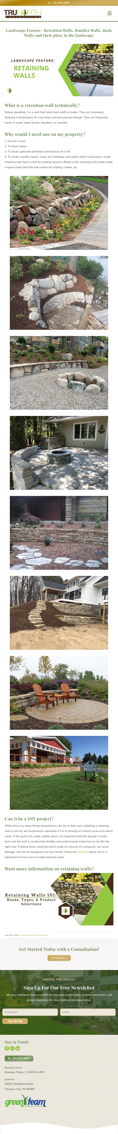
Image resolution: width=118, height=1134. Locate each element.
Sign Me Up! (15, 1021)
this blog (82, 852)
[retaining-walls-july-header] (59, 874)
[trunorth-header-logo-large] (22, 10)
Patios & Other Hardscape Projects (34, 935)
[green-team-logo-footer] (25, 1096)
